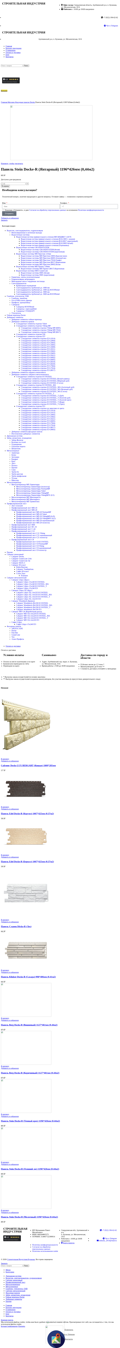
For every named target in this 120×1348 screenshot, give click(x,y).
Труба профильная (18, 476)
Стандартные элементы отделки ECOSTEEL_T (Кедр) (42, 402)
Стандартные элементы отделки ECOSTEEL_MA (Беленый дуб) (47, 389)
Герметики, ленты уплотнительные (25, 277)
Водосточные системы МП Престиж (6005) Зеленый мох (43, 258)
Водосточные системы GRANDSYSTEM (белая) (40, 250)
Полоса (14, 466)
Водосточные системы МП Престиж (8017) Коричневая (43, 262)
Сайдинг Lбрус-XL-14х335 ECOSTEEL (32, 593)
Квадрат (14, 459)
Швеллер (15, 480)
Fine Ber (14, 633)
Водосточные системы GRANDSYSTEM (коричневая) (43, 252)
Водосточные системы (20, 235)
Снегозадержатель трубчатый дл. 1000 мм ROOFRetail (38, 290)
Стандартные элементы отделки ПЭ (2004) (38, 341)
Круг (13, 461)
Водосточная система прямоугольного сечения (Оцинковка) (45, 245)
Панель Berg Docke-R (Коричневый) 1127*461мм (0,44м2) (30, 1073)
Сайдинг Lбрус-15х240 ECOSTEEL (30, 582)
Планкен (24, 576)
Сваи (13, 470)
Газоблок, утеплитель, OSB (18, 296)
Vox (13, 637)
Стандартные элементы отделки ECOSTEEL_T (35, 394)
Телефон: (64, 203)
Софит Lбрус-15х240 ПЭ (26, 624)
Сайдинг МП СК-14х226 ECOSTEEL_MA (33, 616)
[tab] (62, 646)
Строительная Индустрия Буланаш (21, 1259)
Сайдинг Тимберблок (25, 569)
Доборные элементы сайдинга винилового (28, 372)
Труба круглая (17, 474)
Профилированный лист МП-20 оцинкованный (35, 521)
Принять (21, 1326)
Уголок (14, 478)
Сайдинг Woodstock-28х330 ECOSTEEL (32, 603)
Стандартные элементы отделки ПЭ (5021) (38, 355)
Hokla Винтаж (22, 567)
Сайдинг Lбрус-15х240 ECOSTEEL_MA (32, 584)
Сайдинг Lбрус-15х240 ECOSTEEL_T (31, 586)
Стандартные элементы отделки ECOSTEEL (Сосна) (42, 383)
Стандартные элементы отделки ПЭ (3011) (38, 349)
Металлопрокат (13, 451)
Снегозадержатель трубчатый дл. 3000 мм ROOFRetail (38, 294)
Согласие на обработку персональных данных (48, 210)
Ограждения (16, 444)
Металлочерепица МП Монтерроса (25, 499)
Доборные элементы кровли (22, 322)
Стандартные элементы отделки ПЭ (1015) (38, 413)
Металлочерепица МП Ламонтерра (25, 485)
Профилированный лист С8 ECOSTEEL (32, 542)
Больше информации (9, 1326)
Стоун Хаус (20, 573)
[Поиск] (60, 62)
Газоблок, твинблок (19, 298)
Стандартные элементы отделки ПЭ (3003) (38, 343)
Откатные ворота (18, 446)
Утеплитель (16, 313)
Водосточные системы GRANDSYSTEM (32, 247)
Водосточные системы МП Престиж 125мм (33, 254)
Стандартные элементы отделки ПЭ (30, 336)
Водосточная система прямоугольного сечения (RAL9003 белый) (47, 243)
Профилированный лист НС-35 (24, 527)
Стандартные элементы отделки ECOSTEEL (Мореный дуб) (45, 381)
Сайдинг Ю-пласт (18, 565)
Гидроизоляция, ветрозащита (23, 279)
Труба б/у (15, 472)
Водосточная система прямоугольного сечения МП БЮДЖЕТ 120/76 (43, 237)
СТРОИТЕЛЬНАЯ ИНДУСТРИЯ (23, 3)
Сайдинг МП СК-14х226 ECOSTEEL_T (32, 618)
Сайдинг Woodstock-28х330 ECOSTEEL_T (33, 607)
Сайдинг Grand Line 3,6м (21, 559)
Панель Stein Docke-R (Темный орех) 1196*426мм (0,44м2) (30, 1121)
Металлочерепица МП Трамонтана (25, 501)
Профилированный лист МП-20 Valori (31, 514)
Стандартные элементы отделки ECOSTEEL (34, 377)
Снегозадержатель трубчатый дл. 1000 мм (33, 288)
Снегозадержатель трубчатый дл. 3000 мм (33, 292)
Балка (13, 455)
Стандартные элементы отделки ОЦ (30, 334)
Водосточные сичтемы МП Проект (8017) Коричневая (42, 269)
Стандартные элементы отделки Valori (31, 324)
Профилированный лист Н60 (23, 525)
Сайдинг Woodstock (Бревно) (23, 601)
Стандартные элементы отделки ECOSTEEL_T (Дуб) (42, 396)
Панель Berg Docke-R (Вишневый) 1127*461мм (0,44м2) (29, 1025)
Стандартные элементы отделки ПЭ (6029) (38, 364)
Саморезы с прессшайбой (26, 309)
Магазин (11, 102)
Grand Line (15, 635)
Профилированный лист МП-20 (24, 510)
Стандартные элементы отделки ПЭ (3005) (38, 345)
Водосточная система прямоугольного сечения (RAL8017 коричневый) (49, 241)
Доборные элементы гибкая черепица (26, 319)
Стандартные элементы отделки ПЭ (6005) (38, 360)
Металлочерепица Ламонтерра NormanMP (33, 489)
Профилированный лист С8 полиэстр (31, 550)
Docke (32, 102)
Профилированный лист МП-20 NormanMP (33, 512)
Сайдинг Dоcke (17, 557)
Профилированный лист (16, 504)
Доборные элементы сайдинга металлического (30, 374)
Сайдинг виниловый (15, 554)
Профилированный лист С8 (22, 540)
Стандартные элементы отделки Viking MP (33, 326)
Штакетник (16, 449)
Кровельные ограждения (26, 286)
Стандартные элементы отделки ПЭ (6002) (38, 358)
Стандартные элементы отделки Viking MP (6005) (41, 328)
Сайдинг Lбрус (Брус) (20, 580)
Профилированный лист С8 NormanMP (32, 544)
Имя (4, 203)
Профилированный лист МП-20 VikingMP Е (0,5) (36, 518)
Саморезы (15, 305)
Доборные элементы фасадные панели (26, 432)
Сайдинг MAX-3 (18, 563)
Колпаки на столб (18, 442)
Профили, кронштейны (20, 303)
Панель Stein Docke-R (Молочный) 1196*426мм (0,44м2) (29, 1217)
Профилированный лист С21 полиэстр (31, 537)
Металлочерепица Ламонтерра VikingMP (32, 493)
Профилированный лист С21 (23, 531)
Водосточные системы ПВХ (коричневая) (37, 275)
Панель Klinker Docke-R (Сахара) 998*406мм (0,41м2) (28, 977)
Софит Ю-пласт (22, 571)
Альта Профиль (17, 639)
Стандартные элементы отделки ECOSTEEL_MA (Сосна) (44, 391)
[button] (5, 759)
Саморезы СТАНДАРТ (25, 311)
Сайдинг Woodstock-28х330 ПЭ (28, 609)
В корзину (5, 186)
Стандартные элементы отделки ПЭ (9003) (38, 430)
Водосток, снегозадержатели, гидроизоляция (25, 231)
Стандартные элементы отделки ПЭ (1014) (38, 338)
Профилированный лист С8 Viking (30, 546)
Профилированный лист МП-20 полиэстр (33, 523)
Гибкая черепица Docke (16, 315)
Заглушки (15, 457)
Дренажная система (14, 436)
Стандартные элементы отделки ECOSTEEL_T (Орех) (43, 404)
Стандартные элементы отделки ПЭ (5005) (38, 353)
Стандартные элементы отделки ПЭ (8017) (38, 370)
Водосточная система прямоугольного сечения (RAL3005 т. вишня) (48, 239)
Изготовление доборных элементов (25, 434)
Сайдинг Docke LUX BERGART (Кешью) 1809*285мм (28, 765)
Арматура (15, 453)
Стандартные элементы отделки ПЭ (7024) (38, 368)
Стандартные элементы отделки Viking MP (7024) (41, 330)
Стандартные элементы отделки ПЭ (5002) (38, 351)
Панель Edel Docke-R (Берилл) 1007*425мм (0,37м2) (27, 861)
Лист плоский (17, 506)
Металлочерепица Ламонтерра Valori (31, 491)
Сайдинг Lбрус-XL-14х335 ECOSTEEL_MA (34, 595)
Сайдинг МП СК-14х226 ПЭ (27, 620)
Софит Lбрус (16, 622)
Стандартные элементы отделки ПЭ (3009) (38, 347)
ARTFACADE (17, 628)
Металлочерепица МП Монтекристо (26, 497)
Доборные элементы (15, 317)
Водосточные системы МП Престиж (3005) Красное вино (44, 256)
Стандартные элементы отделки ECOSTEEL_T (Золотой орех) (46, 400)
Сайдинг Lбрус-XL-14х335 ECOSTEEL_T (33, 597)
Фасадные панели (22, 102)
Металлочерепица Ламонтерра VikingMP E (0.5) (35, 495)
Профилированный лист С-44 (23, 529)
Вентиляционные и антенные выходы (26, 233)
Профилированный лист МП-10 (24, 508)
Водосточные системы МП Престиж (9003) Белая (40, 264)
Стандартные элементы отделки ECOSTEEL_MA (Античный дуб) (47, 387)
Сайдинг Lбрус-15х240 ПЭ (27, 588)
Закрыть (4, 220)
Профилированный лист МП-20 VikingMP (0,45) (35, 516)
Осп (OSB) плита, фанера (21, 300)
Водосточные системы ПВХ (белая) (35, 273)
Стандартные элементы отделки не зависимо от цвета (42, 408)
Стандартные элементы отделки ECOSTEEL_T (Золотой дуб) (45, 398)
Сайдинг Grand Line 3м (20, 561)
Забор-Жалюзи (17, 440)
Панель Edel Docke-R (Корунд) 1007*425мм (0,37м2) (27, 813)
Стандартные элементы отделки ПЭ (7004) (38, 366)
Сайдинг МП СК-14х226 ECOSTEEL (31, 614)
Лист (13, 463)
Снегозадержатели (18, 283)
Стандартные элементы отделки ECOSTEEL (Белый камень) (45, 379)
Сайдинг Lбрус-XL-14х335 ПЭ (28, 599)
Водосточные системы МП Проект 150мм (33, 267)
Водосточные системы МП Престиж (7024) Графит (41, 260)
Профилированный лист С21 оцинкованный (34, 535)
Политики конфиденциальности (91, 210)
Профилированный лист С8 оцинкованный (33, 548)
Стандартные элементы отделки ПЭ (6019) (38, 362)
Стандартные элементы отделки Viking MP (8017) (41, 332)
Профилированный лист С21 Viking (30, 533)
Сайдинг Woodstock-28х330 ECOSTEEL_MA (34, 605)
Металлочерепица (14, 482)
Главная (4, 102)
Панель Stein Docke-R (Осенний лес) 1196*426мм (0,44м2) (30, 1169)
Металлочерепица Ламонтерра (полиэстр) (33, 487)
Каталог (4, 91)
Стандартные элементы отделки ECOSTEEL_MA (36, 385)
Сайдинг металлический (16, 578)
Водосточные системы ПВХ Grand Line (32, 271)
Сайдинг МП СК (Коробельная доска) (26, 612)
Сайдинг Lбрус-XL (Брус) (21, 590)
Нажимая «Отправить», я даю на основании (54, 210)
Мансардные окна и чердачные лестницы (28, 281)
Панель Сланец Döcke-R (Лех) (16, 926)
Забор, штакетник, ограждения (19, 438)
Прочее (14, 468)
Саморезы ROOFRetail (25, 307)
